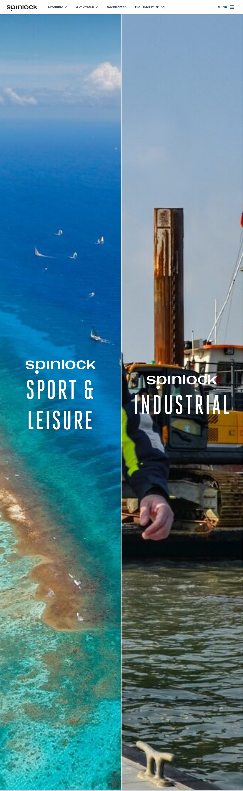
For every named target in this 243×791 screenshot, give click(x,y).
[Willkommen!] (22, 7)
